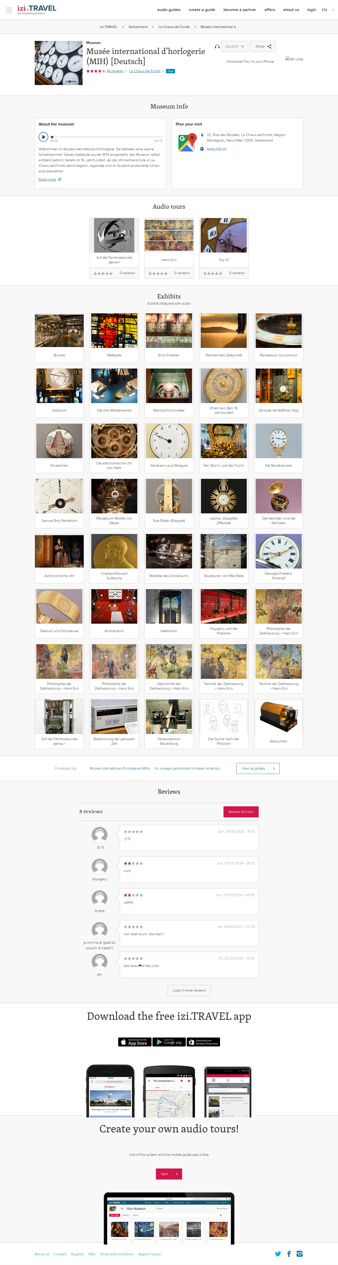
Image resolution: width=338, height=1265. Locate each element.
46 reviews (115, 71)
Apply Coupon (150, 1254)
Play (43, 137)
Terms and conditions (117, 1254)
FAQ (91, 1254)
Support (77, 1254)
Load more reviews (189, 990)
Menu (9, 10)
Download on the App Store (135, 1042)
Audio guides (168, 9)
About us (42, 1254)
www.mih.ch (216, 148)
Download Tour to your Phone (250, 61)
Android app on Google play (169, 1042)
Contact (60, 1254)
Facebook (288, 1253)
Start (164, 1174)
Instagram (299, 1253)
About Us (291, 9)
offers (269, 9)
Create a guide (202, 9)
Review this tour (241, 812)
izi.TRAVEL (36, 10)
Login (311, 9)
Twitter (278, 1253)
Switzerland (138, 27)
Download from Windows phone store (203, 1042)
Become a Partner (239, 9)
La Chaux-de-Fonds (174, 27)
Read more (47, 179)
